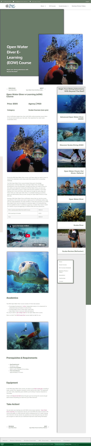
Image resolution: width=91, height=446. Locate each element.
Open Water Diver (76, 199)
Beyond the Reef (17, 396)
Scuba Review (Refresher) (73, 251)
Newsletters (62, 275)
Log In (87, 1)
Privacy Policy (68, 444)
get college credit (21, 312)
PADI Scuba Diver (21, 315)
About (42, 6)
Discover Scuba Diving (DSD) (72, 145)
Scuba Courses (63, 6)
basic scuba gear (38, 388)
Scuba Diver (79, 225)
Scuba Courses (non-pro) (38, 110)
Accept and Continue (59, 444)
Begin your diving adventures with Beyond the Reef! (71, 90)
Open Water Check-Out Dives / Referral (74, 172)
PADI (39, 104)
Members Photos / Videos (78, 6)
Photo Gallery (15, 440)
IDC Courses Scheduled (65, 267)
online (24, 306)
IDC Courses (52, 6)
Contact (61, 281)
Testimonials (62, 278)
